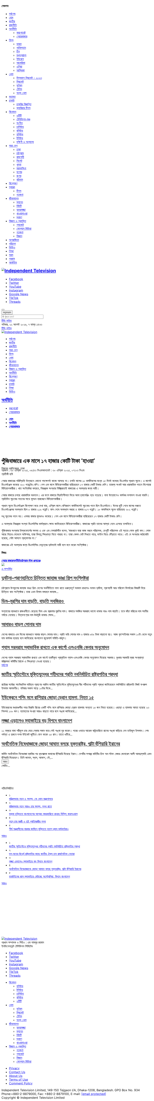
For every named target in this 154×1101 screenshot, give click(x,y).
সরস (11, 255)
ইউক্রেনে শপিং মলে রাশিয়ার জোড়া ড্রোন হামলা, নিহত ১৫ (48, 697)
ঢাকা (19, 149)
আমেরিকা (21, 63)
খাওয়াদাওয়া (22, 213)
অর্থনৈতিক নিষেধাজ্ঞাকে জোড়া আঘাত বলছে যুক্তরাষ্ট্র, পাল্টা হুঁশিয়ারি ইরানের (61, 744)
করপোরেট (21, 32)
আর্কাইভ (13, 262)
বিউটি (19, 206)
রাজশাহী (20, 157)
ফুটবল (19, 85)
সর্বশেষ (12, 14)
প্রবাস (12, 259)
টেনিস (19, 89)
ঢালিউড (20, 127)
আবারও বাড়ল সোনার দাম (21, 624)
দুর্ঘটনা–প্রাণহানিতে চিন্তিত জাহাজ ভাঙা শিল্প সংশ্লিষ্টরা (45, 578)
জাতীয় (12, 21)
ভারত (19, 44)
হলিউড (20, 134)
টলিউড (20, 138)
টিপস (19, 191)
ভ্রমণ (19, 217)
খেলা (11, 74)
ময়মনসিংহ (21, 168)
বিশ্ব (11, 40)
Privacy (14, 1068)
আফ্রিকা (21, 70)
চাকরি (11, 100)
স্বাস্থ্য (12, 187)
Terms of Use (18, 1079)
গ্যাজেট (20, 225)
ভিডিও (12, 247)
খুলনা (19, 164)
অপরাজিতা (14, 240)
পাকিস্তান (21, 48)
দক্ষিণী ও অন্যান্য (25, 142)
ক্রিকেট (20, 81)
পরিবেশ (12, 243)
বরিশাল (20, 179)
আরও (5, 761)
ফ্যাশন (20, 202)
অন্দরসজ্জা (21, 210)
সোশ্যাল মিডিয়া (24, 228)
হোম (11, 17)
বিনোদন (12, 112)
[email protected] (93, 1094)
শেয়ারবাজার (22, 36)
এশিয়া (19, 66)
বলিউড (20, 130)
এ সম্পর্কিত (7, 569)
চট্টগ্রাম (20, 153)
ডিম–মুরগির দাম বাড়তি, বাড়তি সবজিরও (33, 601)
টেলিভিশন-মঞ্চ (23, 119)
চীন (18, 51)
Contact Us (17, 1072)
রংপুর (19, 176)
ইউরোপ (20, 59)
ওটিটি (19, 115)
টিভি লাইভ (7, 321)
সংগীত (20, 123)
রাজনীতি (13, 25)
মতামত (12, 97)
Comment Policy (20, 1083)
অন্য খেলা (21, 93)
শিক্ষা (11, 251)
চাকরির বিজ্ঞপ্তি (24, 104)
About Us (15, 1076)
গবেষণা (20, 194)
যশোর (19, 172)
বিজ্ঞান (19, 236)
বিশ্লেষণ (13, 183)
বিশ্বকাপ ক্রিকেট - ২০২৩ (29, 78)
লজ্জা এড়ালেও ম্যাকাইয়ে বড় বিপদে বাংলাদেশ (37, 720)
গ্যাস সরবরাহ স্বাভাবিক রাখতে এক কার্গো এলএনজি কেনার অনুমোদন (55, 647)
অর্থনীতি (13, 29)
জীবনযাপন (14, 198)
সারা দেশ (13, 146)
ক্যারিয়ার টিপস (23, 108)
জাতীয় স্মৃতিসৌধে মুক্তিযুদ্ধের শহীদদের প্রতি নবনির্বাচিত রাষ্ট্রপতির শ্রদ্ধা (60, 674)
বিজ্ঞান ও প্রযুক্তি (17, 221)
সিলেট (19, 161)
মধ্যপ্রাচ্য (21, 55)
